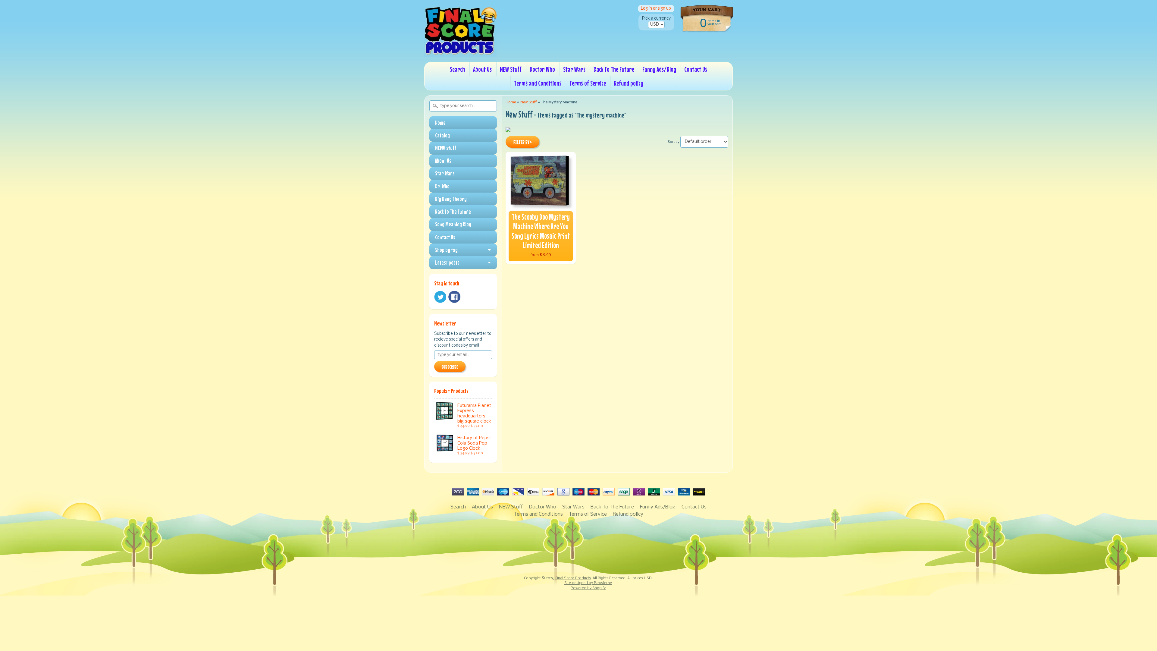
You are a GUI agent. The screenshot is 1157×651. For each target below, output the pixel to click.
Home (440, 122)
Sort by (673, 142)
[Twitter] (440, 297)
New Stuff (528, 102)
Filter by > (522, 142)
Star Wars (574, 69)
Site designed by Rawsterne (588, 583)
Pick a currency (656, 18)
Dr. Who (442, 186)
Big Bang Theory (451, 199)
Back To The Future (614, 69)
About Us (482, 69)
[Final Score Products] (460, 53)
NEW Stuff (511, 69)
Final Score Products (573, 578)
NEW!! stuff (445, 148)
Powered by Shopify (588, 588)
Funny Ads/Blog (659, 69)
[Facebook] (454, 297)
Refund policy (628, 83)
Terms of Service (587, 83)
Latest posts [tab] (447, 262)
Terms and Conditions (537, 83)
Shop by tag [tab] (446, 250)
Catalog (442, 135)
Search (457, 69)
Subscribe (449, 367)
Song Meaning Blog (453, 224)
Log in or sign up (656, 8)
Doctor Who (542, 69)
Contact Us (695, 69)
